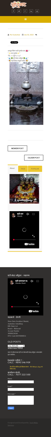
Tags (23, 169)
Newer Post (17, 148)
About (12, 168)
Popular (35, 169)
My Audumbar (14, 35)
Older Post (34, 157)
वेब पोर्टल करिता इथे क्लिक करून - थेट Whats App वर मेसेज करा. (26, 368)
